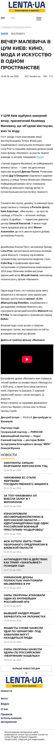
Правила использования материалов (11, 718)
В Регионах (18, 27)
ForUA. (40, 157)
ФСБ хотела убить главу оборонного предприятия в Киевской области (26, 544)
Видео (5, 703)
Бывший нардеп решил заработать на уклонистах (25, 615)
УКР (45, 76)
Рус (13, 18)
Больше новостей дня (26, 668)
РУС (51, 76)
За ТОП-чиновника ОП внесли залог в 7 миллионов (20, 499)
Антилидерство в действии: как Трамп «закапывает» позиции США (26, 562)
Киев (29, 27)
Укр (3, 18)
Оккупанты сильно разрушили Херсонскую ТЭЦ (25, 464)
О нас (4, 709)
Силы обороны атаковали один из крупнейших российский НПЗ (24, 598)
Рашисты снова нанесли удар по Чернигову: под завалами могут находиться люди (23, 632)
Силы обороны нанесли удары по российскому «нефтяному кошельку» (23, 652)
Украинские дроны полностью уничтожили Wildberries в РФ (23, 580)
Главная (5, 27)
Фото (4, 698)
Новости (6, 690)
